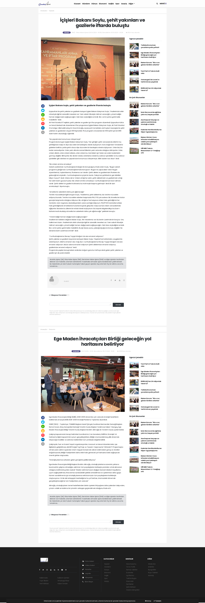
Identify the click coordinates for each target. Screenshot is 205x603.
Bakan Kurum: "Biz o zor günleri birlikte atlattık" (150, 63)
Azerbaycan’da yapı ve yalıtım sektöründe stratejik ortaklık (150, 122)
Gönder (118, 305)
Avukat (66, 281)
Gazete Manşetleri (132, 590)
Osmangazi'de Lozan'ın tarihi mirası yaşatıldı (150, 81)
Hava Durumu (131, 564)
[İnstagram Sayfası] (47, 570)
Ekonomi (103, 3)
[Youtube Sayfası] (51, 570)
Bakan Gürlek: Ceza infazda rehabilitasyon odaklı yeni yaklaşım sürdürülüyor (150, 140)
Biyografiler (152, 570)
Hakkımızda (44, 578)
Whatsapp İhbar (63, 581)
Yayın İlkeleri (44, 581)
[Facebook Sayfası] (40, 570)
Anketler (151, 567)
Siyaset (77, 3)
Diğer (131, 3)
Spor (117, 3)
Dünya (94, 3)
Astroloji (151, 575)
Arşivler (88, 573)
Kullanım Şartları (63, 578)
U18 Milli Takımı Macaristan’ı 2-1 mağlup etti (150, 150)
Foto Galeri (89, 561)
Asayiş (124, 3)
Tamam (158, 601)
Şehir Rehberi (131, 587)
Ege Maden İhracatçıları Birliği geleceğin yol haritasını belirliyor (150, 55)
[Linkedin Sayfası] (55, 570)
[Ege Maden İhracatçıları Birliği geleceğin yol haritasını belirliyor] (83, 384)
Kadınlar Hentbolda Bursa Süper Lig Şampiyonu (151, 131)
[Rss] (59, 570)
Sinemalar (129, 581)
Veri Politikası (44, 584)
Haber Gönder (63, 584)
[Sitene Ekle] (66, 570)
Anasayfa (43, 11)
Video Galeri (90, 565)
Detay (148, 601)
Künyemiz (89, 577)
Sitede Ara (151, 564)
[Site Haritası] (63, 570)
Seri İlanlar (129, 584)
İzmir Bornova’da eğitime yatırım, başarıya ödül (151, 113)
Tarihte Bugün (131, 578)
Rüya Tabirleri (153, 573)
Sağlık (111, 3)
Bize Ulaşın (89, 582)
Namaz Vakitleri (131, 570)
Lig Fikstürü (130, 575)
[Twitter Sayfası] (44, 570)
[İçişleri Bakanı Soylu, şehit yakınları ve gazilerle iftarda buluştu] (83, 69)
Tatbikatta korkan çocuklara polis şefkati (150, 46)
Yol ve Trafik (130, 567)
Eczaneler (129, 573)
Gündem (86, 3)
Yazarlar (88, 569)
